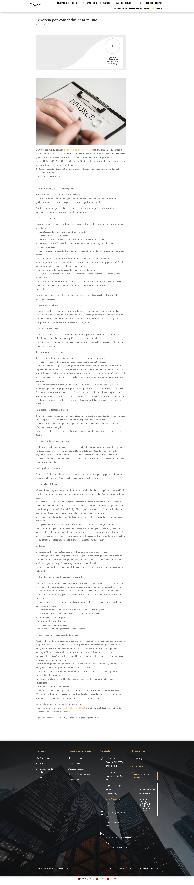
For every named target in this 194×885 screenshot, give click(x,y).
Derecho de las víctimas (79, 774)
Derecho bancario (76, 769)
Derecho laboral (75, 764)
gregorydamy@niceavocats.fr (119, 837)
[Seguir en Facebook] (134, 759)
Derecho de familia (42, 25)
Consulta (40, 764)
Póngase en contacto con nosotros (131, 8)
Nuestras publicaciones (150, 3)
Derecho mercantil (77, 758)
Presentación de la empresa (96, 3)
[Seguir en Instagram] (139, 759)
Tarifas (39, 778)
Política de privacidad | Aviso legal (52, 869)
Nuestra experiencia (67, 3)
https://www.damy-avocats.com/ (114, 801)
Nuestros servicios (125, 3)
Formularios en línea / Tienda (46, 770)
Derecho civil (74, 780)
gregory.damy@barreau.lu (117, 847)
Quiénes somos (43, 758)
